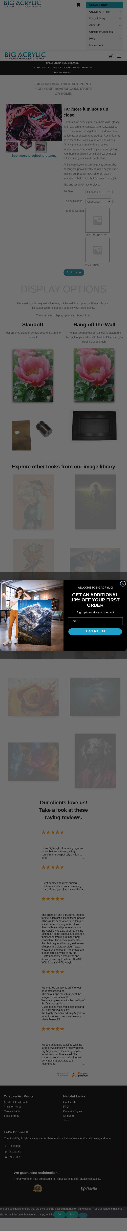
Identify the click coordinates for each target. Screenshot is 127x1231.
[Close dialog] (123, 583)
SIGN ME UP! (95, 631)
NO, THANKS (95, 641)
